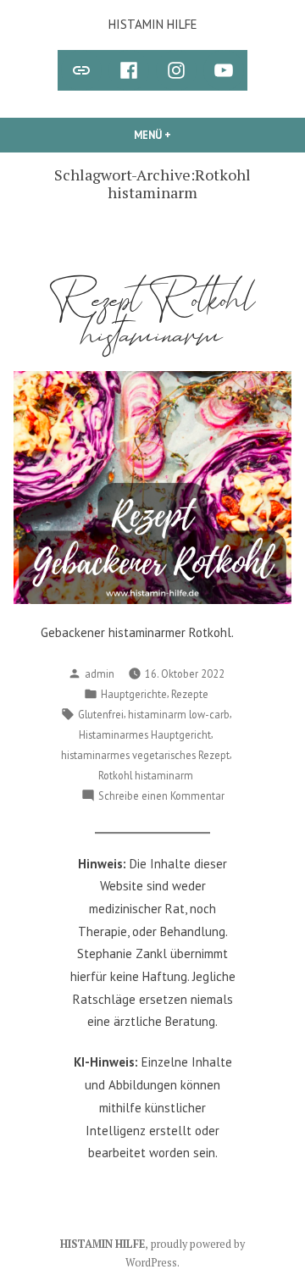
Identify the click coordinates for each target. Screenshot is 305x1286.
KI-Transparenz (152, 1216)
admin (99, 673)
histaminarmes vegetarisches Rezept (145, 755)
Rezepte (189, 694)
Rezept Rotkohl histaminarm (153, 317)
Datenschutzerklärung (114, 1193)
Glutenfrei (101, 714)
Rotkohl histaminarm (145, 775)
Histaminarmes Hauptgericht (145, 734)
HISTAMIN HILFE (152, 24)
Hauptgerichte (134, 694)
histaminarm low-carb (179, 714)
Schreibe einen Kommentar (161, 796)
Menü (189, 134)
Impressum (226, 1193)
